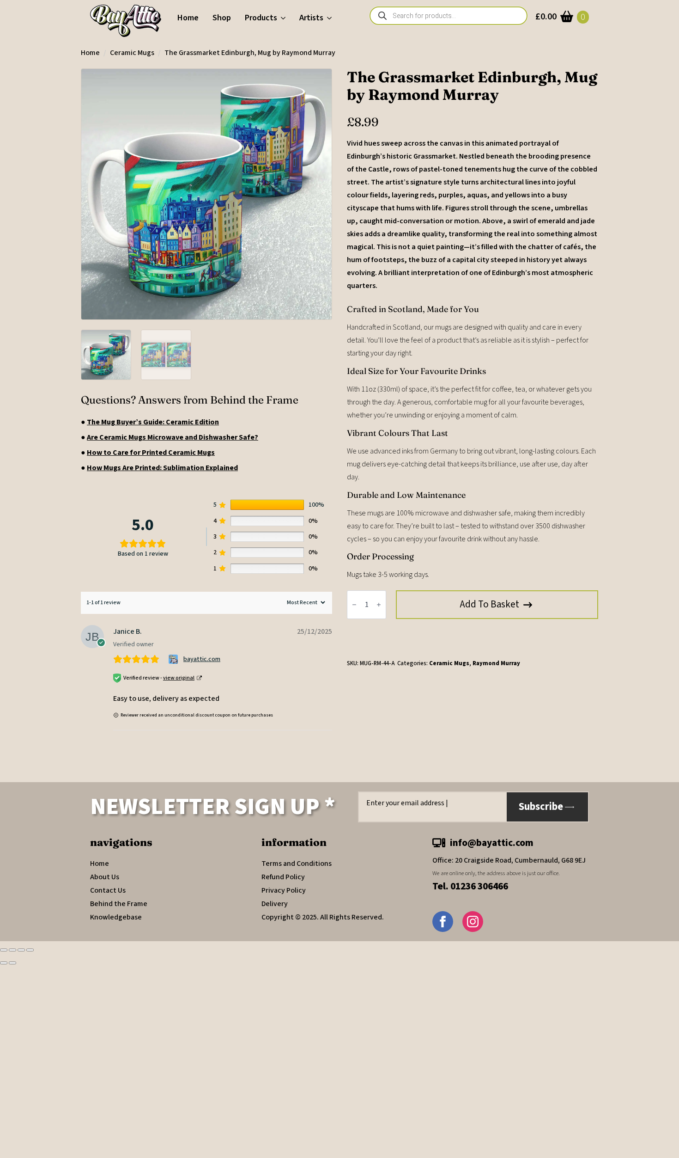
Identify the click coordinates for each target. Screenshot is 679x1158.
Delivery (274, 904)
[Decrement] (354, 605)
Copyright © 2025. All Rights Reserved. (322, 917)
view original (178, 678)
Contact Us (108, 890)
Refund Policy (283, 877)
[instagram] (472, 921)
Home (188, 18)
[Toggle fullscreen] (12, 950)
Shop (221, 18)
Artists (311, 18)
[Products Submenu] (284, 18)
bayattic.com (201, 659)
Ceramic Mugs (132, 53)
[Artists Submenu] (331, 18)
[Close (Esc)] (30, 950)
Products (261, 18)
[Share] (21, 950)
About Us (104, 877)
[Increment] (379, 605)
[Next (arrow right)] (12, 963)
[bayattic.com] (174, 659)
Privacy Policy (283, 890)
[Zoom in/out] (3, 950)
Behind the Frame (118, 904)
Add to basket (489, 604)
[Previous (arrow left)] (3, 963)
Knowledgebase (116, 917)
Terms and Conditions (296, 863)
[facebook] (442, 921)
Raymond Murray (496, 663)
